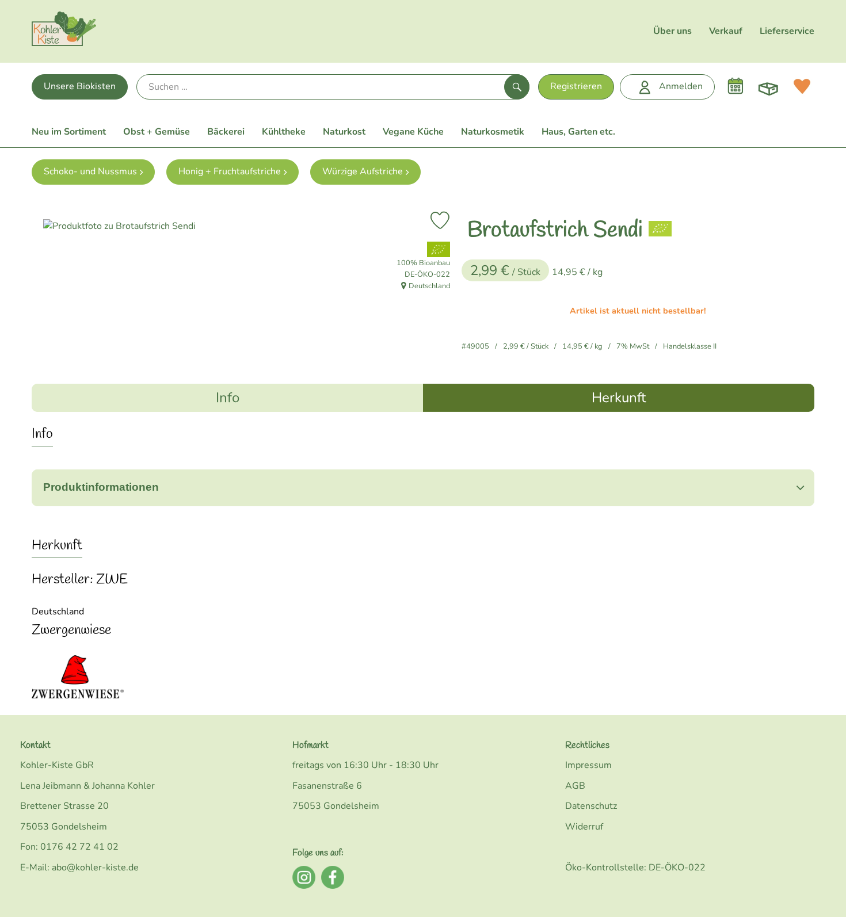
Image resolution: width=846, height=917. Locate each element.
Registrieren (576, 86)
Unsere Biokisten (80, 86)
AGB (575, 786)
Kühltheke (284, 131)
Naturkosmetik (492, 131)
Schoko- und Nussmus (90, 171)
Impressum (588, 765)
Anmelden (681, 86)
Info (227, 397)
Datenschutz (591, 806)
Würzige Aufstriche (362, 171)
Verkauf (725, 31)
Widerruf (584, 826)
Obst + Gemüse (156, 131)
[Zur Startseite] (64, 31)
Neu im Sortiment (69, 131)
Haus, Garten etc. (578, 131)
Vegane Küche (413, 131)
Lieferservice (787, 31)
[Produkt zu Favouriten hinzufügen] (440, 220)
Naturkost (344, 131)
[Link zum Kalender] (735, 86)
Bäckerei (226, 131)
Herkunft (619, 397)
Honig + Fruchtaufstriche (229, 171)
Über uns (672, 31)
